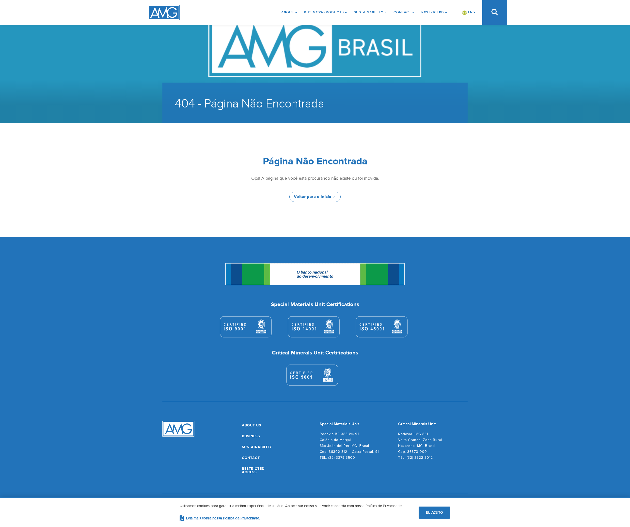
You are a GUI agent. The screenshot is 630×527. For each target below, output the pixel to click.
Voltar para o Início (312, 196)
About (287, 12)
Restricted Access (253, 470)
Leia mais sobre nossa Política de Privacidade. (223, 518)
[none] (469, 12)
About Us (251, 425)
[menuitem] (469, 12)
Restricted (432, 12)
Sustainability (368, 12)
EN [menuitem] (470, 12)
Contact (402, 12)
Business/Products (324, 12)
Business (251, 436)
